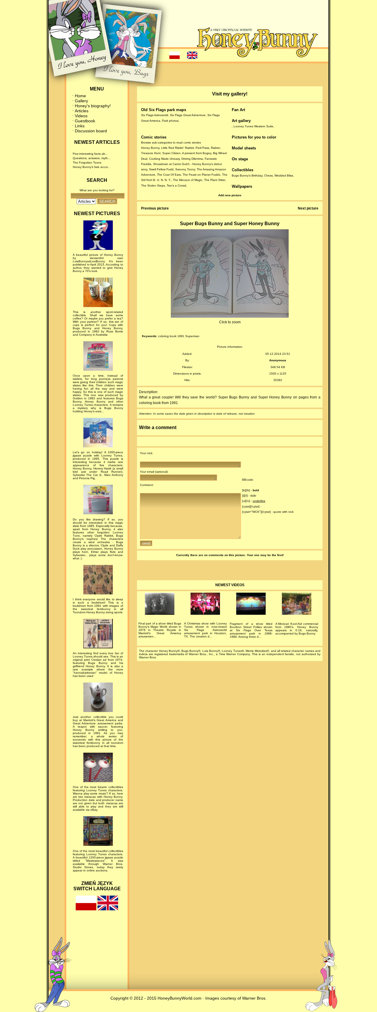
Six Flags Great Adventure (188, 115)
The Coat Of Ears (169, 174)
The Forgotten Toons (87, 162)
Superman (192, 336)
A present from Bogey (196, 153)
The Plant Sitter (214, 180)
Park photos (170, 120)
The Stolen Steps (153, 185)
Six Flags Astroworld (154, 115)
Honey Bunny (150, 147)
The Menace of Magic (187, 180)
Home (80, 95)
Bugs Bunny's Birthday (247, 175)
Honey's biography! (93, 105)
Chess (268, 175)
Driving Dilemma (192, 158)
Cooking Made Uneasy (164, 158)
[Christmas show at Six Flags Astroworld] (205, 605)
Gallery (81, 100)
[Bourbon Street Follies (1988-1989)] (251, 605)
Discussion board (91, 130)
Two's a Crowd (176, 185)
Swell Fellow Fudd (161, 169)
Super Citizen (171, 153)
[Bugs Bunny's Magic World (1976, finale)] (159, 605)
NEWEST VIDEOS (229, 585)
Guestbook (85, 120)
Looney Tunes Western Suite (253, 126)
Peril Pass (202, 147)
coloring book (167, 336)
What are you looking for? (97, 190)
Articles (81, 110)
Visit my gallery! (229, 93)
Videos (81, 115)
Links (80, 125)
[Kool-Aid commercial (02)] (296, 605)
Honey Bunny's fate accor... (91, 167)
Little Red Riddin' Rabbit (177, 147)
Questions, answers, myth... (91, 158)
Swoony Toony (185, 169)
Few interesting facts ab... (90, 153)
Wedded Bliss (284, 175)
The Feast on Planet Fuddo (201, 174)
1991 (180, 336)
